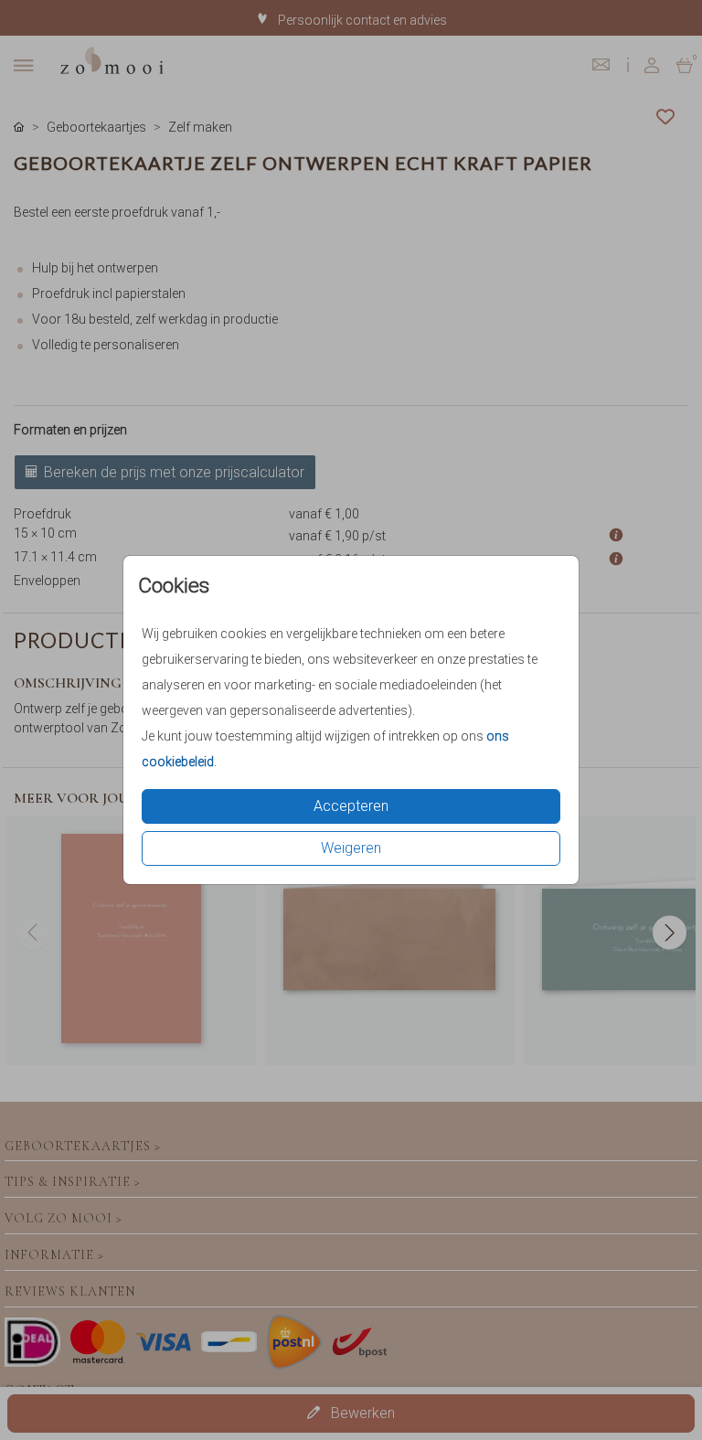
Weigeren (351, 848)
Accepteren (351, 806)
